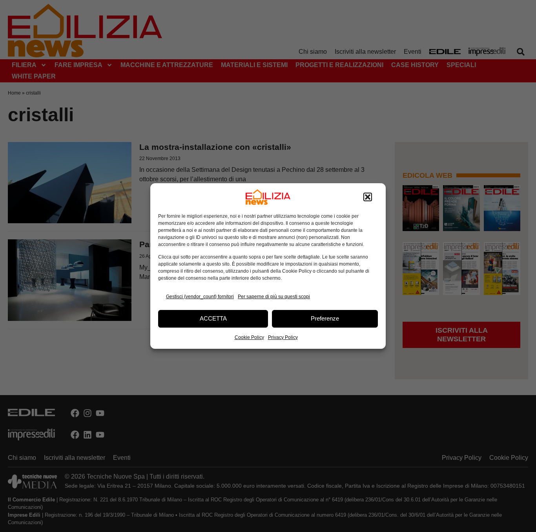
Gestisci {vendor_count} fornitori (200, 296)
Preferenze (325, 318)
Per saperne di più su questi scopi (274, 296)
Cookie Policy (249, 337)
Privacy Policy (283, 337)
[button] (368, 197)
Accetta (213, 318)
